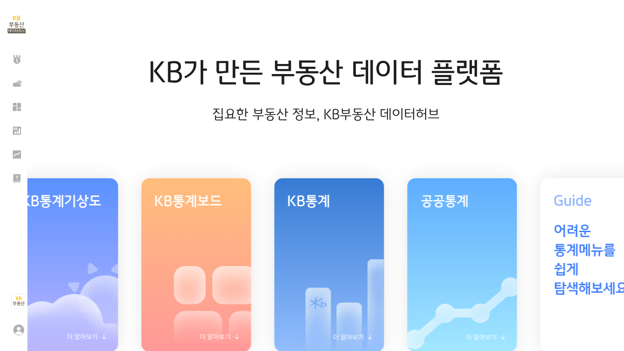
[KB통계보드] (16, 107)
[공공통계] (16, 154)
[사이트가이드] (16, 178)
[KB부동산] (18, 301)
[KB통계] (16, 130)
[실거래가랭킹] (16, 59)
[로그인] (18, 330)
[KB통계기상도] (16, 83)
